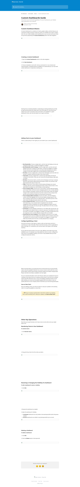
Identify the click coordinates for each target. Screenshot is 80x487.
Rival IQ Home (34, 481)
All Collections (24, 13)
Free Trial (40, 481)
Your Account (46, 481)
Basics (35, 13)
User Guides (30, 13)
